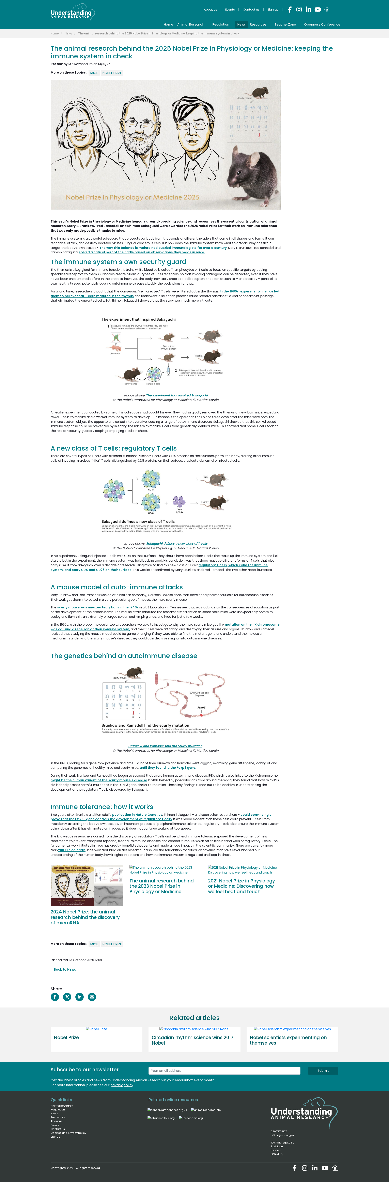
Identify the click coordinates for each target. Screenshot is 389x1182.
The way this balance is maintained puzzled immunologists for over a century (163, 248)
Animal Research (62, 1105)
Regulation (58, 1109)
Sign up (55, 1136)
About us (56, 1121)
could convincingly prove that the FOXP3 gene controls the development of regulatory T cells (161, 817)
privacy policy (121, 1085)
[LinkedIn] (308, 9)
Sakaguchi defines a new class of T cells (176, 543)
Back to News (64, 969)
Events (55, 1125)
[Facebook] (289, 9)
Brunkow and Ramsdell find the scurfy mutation (165, 746)
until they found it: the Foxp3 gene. (168, 768)
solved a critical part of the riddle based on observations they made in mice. (142, 252)
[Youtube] (317, 9)
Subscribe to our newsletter (85, 1070)
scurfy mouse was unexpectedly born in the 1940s (98, 607)
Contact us (58, 1129)
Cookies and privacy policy (68, 1133)
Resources (58, 1117)
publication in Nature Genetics (137, 815)
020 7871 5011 (279, 1131)
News (68, 33)
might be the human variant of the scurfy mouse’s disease (99, 780)
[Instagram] (299, 9)
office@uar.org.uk (282, 1135)
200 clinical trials (71, 850)
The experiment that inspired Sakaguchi (177, 395)
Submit (323, 1070)
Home (55, 33)
